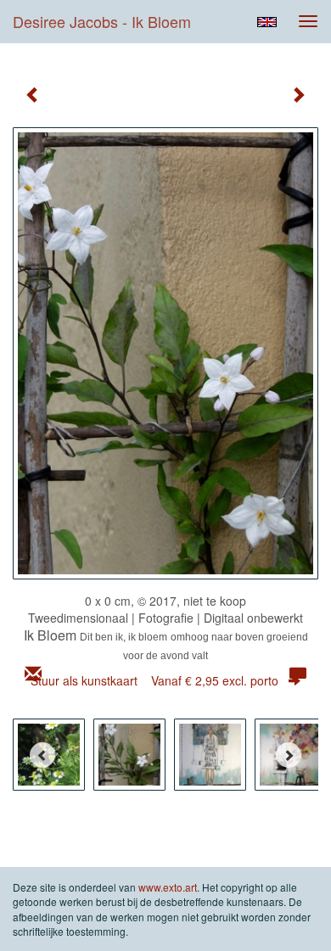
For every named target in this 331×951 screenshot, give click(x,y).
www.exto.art (167, 887)
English (267, 22)
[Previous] (42, 755)
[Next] (288, 755)
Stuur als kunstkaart (154, 680)
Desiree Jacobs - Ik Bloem (102, 21)
